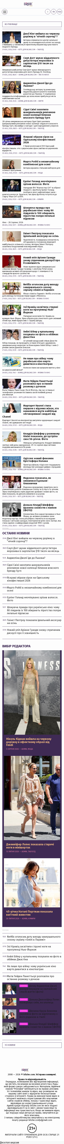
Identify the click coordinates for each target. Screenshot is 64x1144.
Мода (40, 173)
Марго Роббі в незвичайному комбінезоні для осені (41, 163)
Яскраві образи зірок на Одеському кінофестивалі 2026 (39, 139)
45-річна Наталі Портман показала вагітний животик (29, 913)
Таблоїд (40, 50)
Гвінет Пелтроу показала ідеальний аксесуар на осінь (41, 235)
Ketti (20, 50)
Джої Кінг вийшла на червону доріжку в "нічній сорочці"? (41, 35)
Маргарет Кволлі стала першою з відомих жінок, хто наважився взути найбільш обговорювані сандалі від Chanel (30, 411)
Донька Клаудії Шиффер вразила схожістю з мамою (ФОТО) (40, 508)
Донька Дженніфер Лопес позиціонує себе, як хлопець (39, 1001)
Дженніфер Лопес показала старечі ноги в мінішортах (30, 846)
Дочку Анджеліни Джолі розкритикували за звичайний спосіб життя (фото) (38, 988)
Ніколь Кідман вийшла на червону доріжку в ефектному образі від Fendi (28, 742)
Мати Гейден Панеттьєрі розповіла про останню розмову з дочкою (38, 384)
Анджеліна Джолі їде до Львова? (38, 84)
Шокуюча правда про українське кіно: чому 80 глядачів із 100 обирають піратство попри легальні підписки (39, 213)
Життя (40, 101)
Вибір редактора (16, 646)
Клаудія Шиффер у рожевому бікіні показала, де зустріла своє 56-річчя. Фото (41, 436)
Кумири (40, 199)
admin (21, 75)
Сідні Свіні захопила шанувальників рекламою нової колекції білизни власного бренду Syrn (39, 113)
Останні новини (16, 533)
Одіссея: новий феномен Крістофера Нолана (38, 459)
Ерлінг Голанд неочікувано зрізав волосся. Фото (39, 182)
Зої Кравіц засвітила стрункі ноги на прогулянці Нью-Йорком (40, 310)
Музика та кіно (44, 225)
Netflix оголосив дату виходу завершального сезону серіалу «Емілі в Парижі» (40, 287)
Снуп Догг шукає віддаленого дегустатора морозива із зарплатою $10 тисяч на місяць (41, 62)
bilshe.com (29, 1074)
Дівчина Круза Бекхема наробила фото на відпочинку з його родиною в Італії (38, 1013)
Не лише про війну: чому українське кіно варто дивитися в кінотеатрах (38, 361)
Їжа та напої (44, 75)
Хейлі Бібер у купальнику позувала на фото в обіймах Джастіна (40, 334)
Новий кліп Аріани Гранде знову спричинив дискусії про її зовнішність (41, 260)
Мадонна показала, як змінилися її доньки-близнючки (37, 481)
